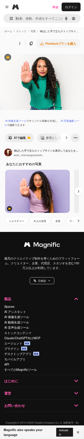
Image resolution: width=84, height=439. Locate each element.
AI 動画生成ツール (16, 322)
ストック (21, 31)
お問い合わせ (14, 405)
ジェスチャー (16, 221)
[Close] (78, 432)
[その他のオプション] (19, 43)
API (6, 364)
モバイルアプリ (14, 359)
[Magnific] (42, 245)
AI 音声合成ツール (16, 327)
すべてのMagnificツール (20, 369)
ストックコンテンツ (17, 333)
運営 (7, 393)
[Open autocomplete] (10, 18)
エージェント (16, 343)
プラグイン (15, 348)
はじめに (11, 380)
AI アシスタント (15, 311)
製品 (7, 298)
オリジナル (30, 57)
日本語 (42, 280)
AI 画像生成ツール (15, 120)
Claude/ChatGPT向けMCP (22, 338)
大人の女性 (39, 221)
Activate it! (63, 432)
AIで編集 (17, 138)
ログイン (71, 7)
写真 (33, 31)
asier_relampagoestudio (28, 155)
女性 (58, 221)
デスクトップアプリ (21, 354)
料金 (56, 7)
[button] (42, 280)
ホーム (8, 31)
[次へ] (66, 137)
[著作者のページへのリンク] (8, 153)
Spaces (9, 306)
